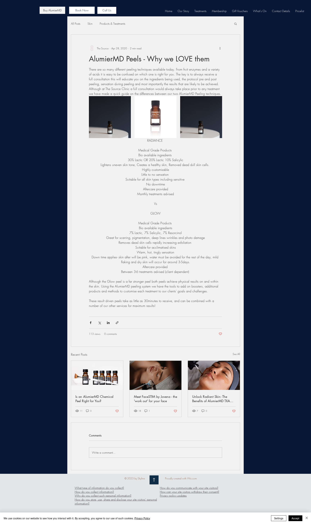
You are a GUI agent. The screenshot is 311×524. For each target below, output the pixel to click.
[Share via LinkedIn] (108, 322)
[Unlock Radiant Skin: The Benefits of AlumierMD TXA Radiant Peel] (214, 375)
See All (236, 354)
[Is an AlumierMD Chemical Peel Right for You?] (97, 375)
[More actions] (220, 48)
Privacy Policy (142, 518)
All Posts (75, 24)
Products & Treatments (112, 24)
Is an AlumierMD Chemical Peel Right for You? (94, 398)
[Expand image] (110, 117)
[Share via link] (117, 322)
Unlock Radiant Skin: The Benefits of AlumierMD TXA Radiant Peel (211, 398)
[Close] (307, 518)
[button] (235, 23)
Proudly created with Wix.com (181, 478)
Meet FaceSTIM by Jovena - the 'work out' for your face (155, 398)
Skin (90, 24)
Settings (278, 518)
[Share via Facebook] (90, 322)
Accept (295, 518)
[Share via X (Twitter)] (99, 322)
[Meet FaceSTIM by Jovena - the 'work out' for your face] (156, 375)
